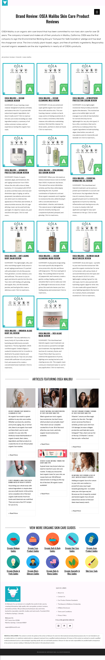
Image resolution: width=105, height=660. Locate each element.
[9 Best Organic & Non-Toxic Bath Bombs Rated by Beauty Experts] (20, 469)
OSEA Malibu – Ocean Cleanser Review (14, 99)
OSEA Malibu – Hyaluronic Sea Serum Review (51, 171)
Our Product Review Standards (68, 600)
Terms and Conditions (65, 611)
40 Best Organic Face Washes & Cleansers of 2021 (19, 412)
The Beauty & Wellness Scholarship (69, 604)
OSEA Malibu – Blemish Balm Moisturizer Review (86, 257)
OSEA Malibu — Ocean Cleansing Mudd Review (49, 257)
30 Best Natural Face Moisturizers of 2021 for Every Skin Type (52, 412)
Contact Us (61, 596)
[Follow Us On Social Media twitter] (69, 625)
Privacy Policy (62, 615)
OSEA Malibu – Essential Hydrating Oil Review (84, 179)
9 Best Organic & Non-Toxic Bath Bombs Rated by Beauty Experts (20, 481)
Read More (14, 455)
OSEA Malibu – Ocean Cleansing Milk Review (49, 99)
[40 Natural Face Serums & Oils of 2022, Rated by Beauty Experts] (84, 462)
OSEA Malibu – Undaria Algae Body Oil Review (18, 331)
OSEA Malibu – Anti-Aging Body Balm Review (17, 257)
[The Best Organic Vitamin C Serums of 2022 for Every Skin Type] (84, 398)
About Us (61, 593)
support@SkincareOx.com (12, 627)
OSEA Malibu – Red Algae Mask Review (50, 334)
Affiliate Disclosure (64, 608)
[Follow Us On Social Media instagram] (58, 625)
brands (18, 57)
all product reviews (8, 57)
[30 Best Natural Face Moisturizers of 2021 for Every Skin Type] (52, 398)
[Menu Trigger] (97, 12)
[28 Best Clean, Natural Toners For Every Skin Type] (52, 453)
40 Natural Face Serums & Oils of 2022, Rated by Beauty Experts (83, 476)
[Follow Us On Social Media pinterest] (64, 625)
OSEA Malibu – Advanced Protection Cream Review (17, 171)
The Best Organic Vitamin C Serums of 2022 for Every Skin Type (84, 412)
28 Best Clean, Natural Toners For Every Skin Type (52, 462)
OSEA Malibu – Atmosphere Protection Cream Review (85, 99)
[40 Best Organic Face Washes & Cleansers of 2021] (20, 398)
